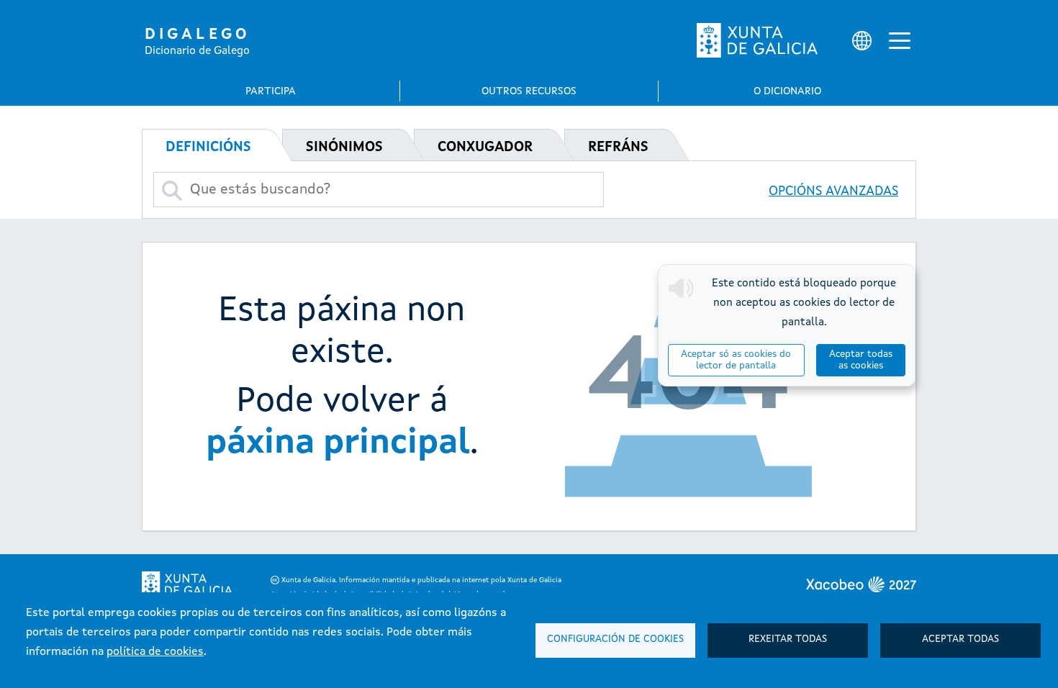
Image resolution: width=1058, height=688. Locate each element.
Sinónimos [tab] (344, 147)
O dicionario (787, 91)
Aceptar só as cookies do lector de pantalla (736, 360)
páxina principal (338, 443)
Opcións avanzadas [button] (833, 191)
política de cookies (155, 652)
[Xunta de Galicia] (757, 40)
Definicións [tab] (208, 147)
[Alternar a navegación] (899, 40)
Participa (270, 91)
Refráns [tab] (618, 147)
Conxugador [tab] (485, 147)
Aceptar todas (960, 639)
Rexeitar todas (788, 639)
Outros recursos (529, 91)
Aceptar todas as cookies (860, 360)
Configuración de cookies (615, 639)
